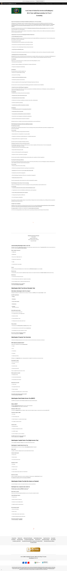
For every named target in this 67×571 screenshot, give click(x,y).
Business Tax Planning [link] (49, 3)
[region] (33, 1)
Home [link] (36, 3)
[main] (39, 12)
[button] (66, 3)
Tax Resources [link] (43, 3)
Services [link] (39, 3)
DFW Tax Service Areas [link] (57, 3)
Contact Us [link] (63, 3)
